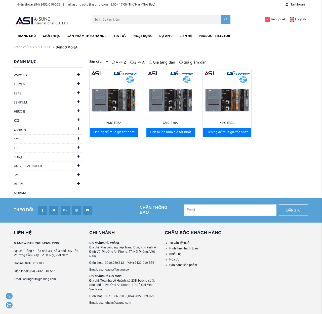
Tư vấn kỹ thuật (179, 242)
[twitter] (53, 210)
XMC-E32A (227, 123)
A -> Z (121, 62)
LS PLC (46, 47)
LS (35, 47)
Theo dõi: (24, 210)
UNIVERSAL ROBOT (28, 166)
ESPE (17, 93)
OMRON (20, 130)
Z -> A (139, 62)
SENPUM (20, 102)
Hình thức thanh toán (183, 248)
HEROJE (19, 111)
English (300, 19)
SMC (17, 139)
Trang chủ (26, 36)
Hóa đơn (175, 259)
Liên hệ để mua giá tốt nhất (114, 132)
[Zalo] (18, 305)
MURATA (20, 193)
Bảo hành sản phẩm (183, 265)
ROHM (18, 184)
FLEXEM (19, 84)
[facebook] (42, 210)
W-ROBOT (21, 75)
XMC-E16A (170, 123)
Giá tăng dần (164, 62)
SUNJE (18, 157)
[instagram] (76, 210)
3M (16, 175)
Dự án (164, 36)
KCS (17, 120)
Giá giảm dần (195, 62)
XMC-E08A (113, 123)
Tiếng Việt (277, 19)
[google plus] (65, 210)
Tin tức (120, 36)
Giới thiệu (52, 36)
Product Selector (214, 36)
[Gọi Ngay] (18, 296)
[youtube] (87, 210)
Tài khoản (298, 4)
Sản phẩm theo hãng (85, 36)
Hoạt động (142, 36)
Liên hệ (186, 36)
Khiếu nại (175, 253)
